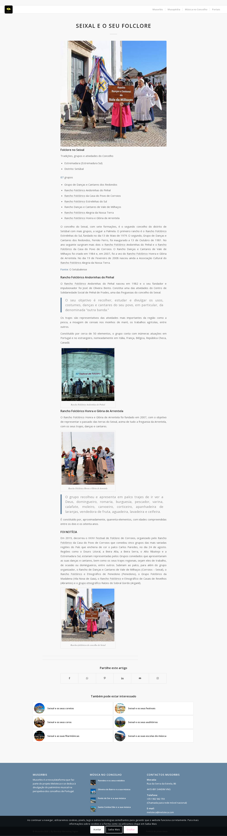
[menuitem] (157, 9)
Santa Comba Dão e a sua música (114, 807)
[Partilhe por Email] (140, 678)
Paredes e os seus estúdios (111, 780)
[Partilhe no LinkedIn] (122, 678)
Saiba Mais (114, 829)
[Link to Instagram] (157, 678)
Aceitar (97, 829)
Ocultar (131, 829)
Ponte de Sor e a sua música (112, 798)
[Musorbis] (9, 9)
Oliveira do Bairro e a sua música (114, 789)
